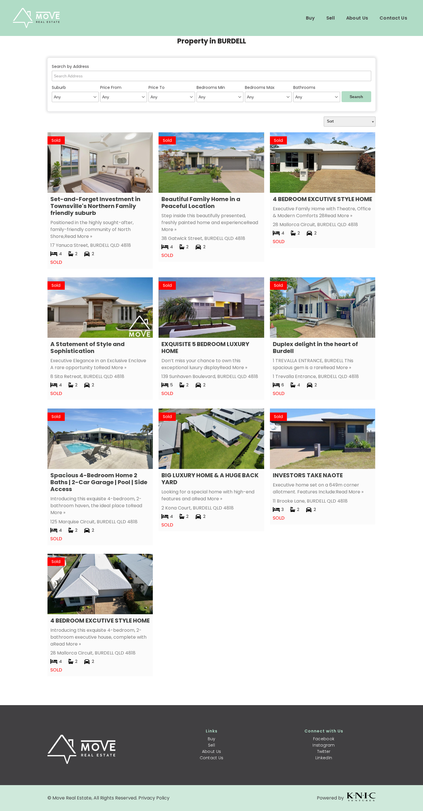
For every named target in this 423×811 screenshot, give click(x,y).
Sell (330, 18)
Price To (156, 87)
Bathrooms (304, 87)
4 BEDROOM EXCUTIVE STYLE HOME (322, 199)
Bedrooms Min (211, 87)
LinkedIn (323, 758)
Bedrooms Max (260, 87)
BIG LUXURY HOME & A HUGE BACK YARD (210, 478)
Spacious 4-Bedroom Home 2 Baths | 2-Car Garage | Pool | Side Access (98, 482)
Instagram (324, 745)
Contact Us (393, 18)
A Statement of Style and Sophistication (87, 347)
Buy (310, 18)
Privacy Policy (153, 798)
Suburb (59, 87)
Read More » (78, 236)
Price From (110, 87)
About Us (357, 18)
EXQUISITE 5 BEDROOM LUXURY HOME (205, 347)
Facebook (323, 739)
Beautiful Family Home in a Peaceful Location (200, 202)
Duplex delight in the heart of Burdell (315, 347)
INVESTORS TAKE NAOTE (308, 475)
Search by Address (70, 66)
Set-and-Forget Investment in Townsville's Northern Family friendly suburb (95, 206)
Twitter (324, 751)
